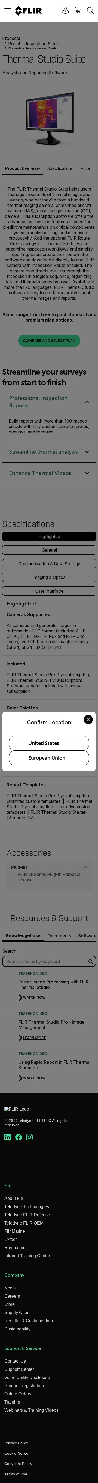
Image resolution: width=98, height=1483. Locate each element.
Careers (12, 1296)
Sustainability (17, 1329)
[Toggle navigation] (7, 10)
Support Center (19, 1369)
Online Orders (17, 1394)
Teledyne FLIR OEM (24, 1223)
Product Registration (24, 1385)
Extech (11, 1239)
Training (12, 1402)
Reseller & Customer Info (28, 1320)
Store (9, 1304)
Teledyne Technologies (26, 1206)
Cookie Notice (16, 1453)
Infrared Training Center (27, 1255)
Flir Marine (14, 1231)
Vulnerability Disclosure (27, 1377)
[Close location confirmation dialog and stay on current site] (88, 719)
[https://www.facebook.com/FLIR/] (18, 1137)
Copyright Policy (18, 1463)
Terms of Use (15, 1474)
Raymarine (15, 1247)
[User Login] (62, 11)
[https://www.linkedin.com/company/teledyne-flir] (7, 1137)
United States (43, 743)
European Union (46, 758)
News (10, 1288)
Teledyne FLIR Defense (27, 1214)
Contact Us (15, 1361)
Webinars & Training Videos (31, 1410)
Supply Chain (17, 1312)
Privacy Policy (16, 1443)
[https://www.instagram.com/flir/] (29, 1137)
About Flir (13, 1198)
